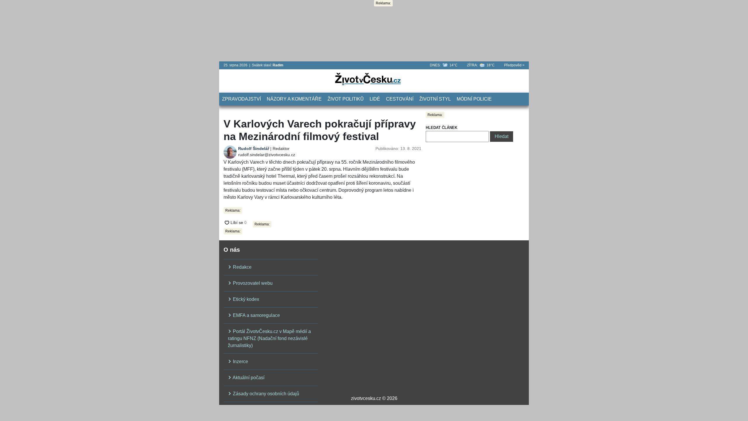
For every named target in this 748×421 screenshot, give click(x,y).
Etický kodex (245, 299)
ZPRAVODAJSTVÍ (241, 98)
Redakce (242, 267)
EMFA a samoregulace (256, 315)
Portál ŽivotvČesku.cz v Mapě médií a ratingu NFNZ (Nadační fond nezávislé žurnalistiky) (269, 338)
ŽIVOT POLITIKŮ (346, 98)
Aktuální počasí (248, 377)
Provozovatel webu (252, 283)
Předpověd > (514, 65)
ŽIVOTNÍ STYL (435, 98)
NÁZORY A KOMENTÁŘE (294, 98)
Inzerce (240, 361)
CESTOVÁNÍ (399, 98)
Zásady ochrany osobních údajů (265, 393)
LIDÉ (375, 98)
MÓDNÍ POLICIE (474, 98)
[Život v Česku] (368, 78)
